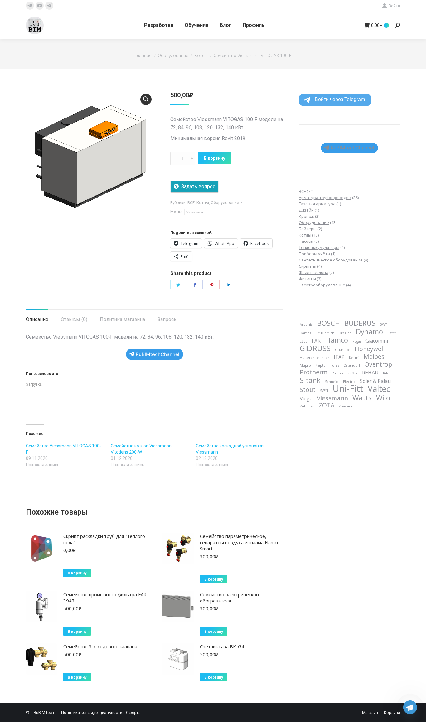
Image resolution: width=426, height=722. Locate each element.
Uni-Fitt (347, 388)
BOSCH (328, 323)
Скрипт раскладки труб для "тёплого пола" (104, 539)
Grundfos (342, 350)
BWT (383, 324)
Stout (308, 390)
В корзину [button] (77, 573)
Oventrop (378, 364)
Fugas (356, 341)
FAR (316, 341)
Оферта (133, 712)
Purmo (337, 373)
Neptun (321, 365)
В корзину (214, 158)
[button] (146, 99)
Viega (306, 398)
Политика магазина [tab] (122, 319)
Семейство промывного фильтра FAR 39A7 (105, 597)
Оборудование (225, 202)
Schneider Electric (340, 381)
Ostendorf (351, 365)
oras (335, 365)
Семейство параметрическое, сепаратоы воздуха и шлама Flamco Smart (240, 542)
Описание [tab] (37, 319)
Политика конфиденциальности (91, 712)
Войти (394, 5)
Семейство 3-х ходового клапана (100, 646)
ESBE (303, 341)
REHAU (370, 372)
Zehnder (307, 406)
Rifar (387, 373)
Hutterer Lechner (314, 357)
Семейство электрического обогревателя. (230, 597)
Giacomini (376, 341)
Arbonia (306, 324)
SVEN (324, 390)
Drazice (345, 333)
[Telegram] (410, 707)
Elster (391, 333)
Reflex (352, 373)
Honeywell (370, 349)
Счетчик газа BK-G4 (222, 646)
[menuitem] (159, 25)
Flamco (336, 340)
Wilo (383, 397)
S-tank (310, 380)
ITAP (339, 357)
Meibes (374, 357)
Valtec (379, 389)
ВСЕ (191, 202)
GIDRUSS (315, 348)
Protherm (313, 372)
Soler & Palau (375, 381)
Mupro (305, 365)
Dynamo (369, 331)
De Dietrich (324, 333)
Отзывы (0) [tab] (74, 319)
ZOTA (326, 405)
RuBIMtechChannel (157, 354)
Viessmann (194, 212)
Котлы (202, 202)
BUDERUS (359, 323)
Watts (362, 397)
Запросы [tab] (167, 319)
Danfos (305, 333)
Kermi (354, 357)
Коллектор (348, 406)
